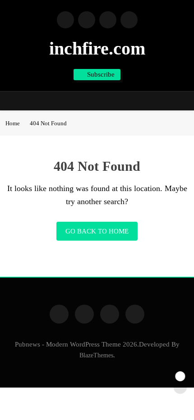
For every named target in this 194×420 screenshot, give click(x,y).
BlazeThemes (96, 355)
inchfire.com (97, 48)
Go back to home (97, 231)
